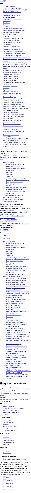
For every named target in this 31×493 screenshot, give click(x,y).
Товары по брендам (9, 97)
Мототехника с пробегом (11, 40)
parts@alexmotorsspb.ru (7, 218)
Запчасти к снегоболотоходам (12, 104)
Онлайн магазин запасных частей (13, 199)
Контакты (6, 451)
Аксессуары (7, 44)
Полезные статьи (8, 441)
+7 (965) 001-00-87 (11, 220)
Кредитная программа (10, 426)
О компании (7, 453)
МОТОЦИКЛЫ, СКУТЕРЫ (11, 140)
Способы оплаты (8, 422)
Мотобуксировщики (9, 34)
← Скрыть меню (5, 238)
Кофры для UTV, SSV (9, 80)
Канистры (6, 88)
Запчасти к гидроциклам (11, 130)
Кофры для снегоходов (10, 78)
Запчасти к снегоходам (10, 112)
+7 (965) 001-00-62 (17, 216)
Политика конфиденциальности (10, 474)
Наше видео (7, 439)
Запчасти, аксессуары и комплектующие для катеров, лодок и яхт (18, 340)
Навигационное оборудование (12, 70)
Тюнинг (5, 146)
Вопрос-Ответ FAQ (9, 442)
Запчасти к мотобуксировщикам (13, 114)
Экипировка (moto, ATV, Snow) (12, 42)
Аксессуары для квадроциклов (13, 51)
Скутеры (6, 25)
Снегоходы (6, 27)
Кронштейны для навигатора (12, 72)
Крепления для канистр (10, 86)
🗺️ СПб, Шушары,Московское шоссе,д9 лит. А (4, 231)
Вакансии (6, 444)
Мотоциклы (6, 21)
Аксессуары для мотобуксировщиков (15, 57)
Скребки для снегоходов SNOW (13, 49)
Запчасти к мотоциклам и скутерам (14, 106)
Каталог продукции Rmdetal (12, 93)
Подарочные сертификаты (11, 46)
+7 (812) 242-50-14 (24, 208)
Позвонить (3, 153)
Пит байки (6, 23)
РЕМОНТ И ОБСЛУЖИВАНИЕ (12, 12)
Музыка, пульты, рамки (10, 90)
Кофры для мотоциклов (10, 76)
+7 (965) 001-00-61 (23, 212)
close (1, 3)
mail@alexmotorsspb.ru (7, 210)
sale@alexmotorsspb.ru (7, 214)
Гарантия (6, 428)
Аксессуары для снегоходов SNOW (14, 53)
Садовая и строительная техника (13, 38)
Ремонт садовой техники (11, 135)
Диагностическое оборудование (13, 131)
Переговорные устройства (11, 74)
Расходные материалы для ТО (12, 99)
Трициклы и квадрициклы (11, 32)
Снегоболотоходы (9, 17)
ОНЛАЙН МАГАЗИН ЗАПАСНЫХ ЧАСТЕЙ (16, 10)
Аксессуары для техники (11, 197)
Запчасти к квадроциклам (11, 101)
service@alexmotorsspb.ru (8, 222)
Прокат (5, 414)
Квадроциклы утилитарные (11, 15)
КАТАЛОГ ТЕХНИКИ (9, 6)
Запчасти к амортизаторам (12, 124)
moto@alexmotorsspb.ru (7, 225)
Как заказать (7, 421)
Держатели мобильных (10, 92)
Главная (5, 235)
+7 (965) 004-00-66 (22, 223)
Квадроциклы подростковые (12, 19)
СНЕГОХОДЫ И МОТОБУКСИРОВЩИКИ (15, 139)
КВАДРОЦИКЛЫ (8, 137)
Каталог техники (8, 162)
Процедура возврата (9, 430)
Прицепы (6, 36)
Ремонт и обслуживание (11, 201)
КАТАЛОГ (3, 1)
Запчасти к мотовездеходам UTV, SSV (15, 102)
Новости (6, 437)
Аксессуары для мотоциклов (12, 55)
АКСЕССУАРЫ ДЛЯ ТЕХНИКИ (12, 8)
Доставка (6, 424)
